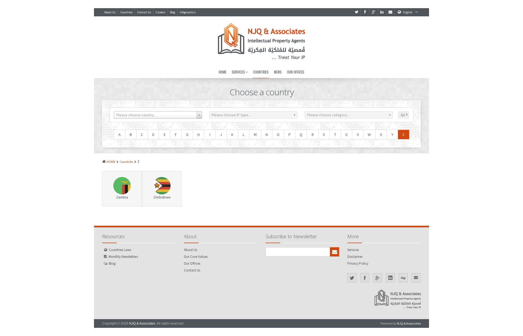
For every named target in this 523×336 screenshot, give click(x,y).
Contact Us (144, 12)
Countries (126, 12)
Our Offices (295, 72)
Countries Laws (120, 250)
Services (238, 72)
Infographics (188, 12)
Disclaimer (355, 256)
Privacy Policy (357, 263)
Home (222, 72)
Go (403, 114)
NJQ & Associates (142, 323)
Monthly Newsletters (123, 256)
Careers (160, 12)
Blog (172, 12)
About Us (109, 12)
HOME (111, 162)
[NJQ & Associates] (261, 41)
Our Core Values (196, 256)
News (278, 72)
